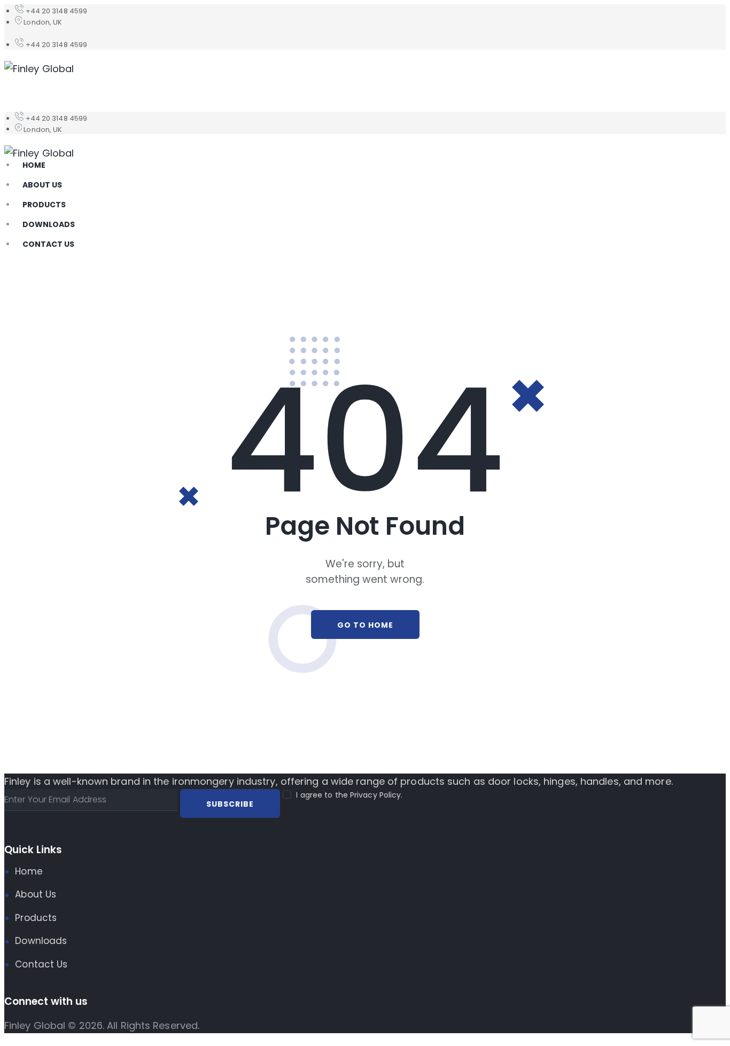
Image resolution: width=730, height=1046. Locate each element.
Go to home (365, 625)
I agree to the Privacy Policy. (349, 795)
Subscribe (230, 804)
